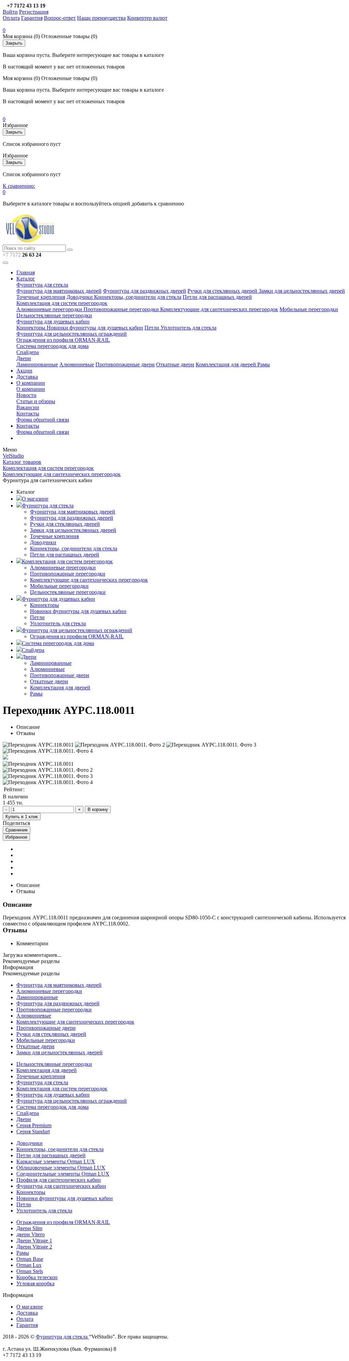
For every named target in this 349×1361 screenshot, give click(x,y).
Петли (153, 328)
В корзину (98, 809)
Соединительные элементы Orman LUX (62, 1174)
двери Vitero (30, 1234)
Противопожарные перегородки (122, 309)
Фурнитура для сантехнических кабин (61, 1186)
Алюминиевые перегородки (50, 309)
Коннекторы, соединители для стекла (137, 297)
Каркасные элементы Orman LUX (55, 1161)
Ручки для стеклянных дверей (223, 291)
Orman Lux (29, 1265)
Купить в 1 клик (21, 816)
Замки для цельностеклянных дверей (302, 291)
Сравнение (16, 829)
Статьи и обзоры (35, 401)
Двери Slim (29, 1228)
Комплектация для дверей (226, 364)
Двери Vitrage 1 (34, 1240)
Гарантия (32, 18)
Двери (23, 358)
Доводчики (80, 297)
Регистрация (33, 12)
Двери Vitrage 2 (34, 1247)
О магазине (35, 499)
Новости (26, 395)
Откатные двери (175, 364)
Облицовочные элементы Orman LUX (60, 1168)
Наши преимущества (101, 18)
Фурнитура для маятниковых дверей (59, 291)
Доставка (27, 377)
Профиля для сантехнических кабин (58, 1180)
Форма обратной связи (42, 420)
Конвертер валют (147, 18)
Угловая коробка (35, 1283)
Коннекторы (31, 328)
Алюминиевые (76, 364)
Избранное (16, 837)
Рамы (263, 364)
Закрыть (13, 43)
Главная (25, 272)
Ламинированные (37, 364)
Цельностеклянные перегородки (54, 315)
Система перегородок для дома (52, 346)
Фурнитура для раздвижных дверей (144, 291)
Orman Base (29, 1259)
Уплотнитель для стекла (188, 328)
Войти (10, 12)
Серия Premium (33, 1125)
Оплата (11, 18)
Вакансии (27, 407)
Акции (24, 370)
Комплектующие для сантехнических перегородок (219, 309)
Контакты (27, 413)
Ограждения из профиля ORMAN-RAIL (63, 340)
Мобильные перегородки (308, 309)
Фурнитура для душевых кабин (53, 321)
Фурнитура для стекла (42, 285)
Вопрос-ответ (60, 18)
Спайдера (27, 352)
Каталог (25, 278)
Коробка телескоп (37, 1277)
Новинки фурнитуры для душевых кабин (95, 328)
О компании (30, 383)
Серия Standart (33, 1131)
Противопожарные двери (125, 364)
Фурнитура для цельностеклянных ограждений (71, 334)
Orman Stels (29, 1271)
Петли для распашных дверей (217, 297)
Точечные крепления (40, 297)
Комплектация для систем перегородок (61, 303)
